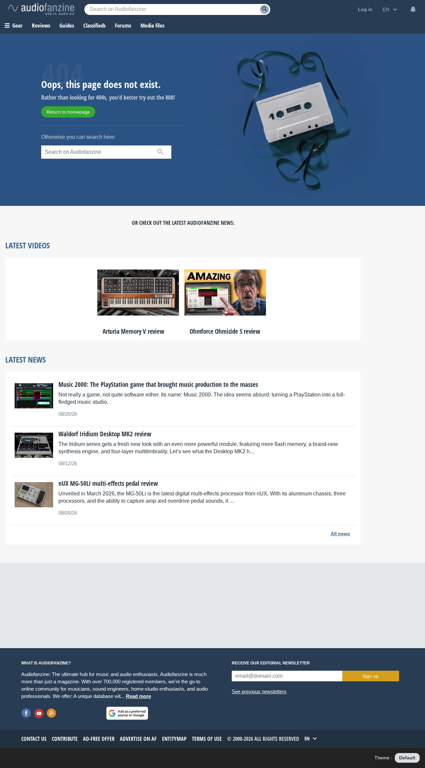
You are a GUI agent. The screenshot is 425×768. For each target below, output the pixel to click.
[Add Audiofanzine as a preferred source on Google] (127, 713)
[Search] (264, 9)
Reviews (41, 25)
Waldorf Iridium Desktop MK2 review (104, 434)
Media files (152, 25)
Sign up (371, 676)
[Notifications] (413, 9)
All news (340, 533)
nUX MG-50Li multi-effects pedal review (108, 483)
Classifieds (94, 25)
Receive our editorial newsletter (271, 663)
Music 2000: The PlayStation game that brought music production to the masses (158, 384)
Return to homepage (68, 112)
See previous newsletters (259, 691)
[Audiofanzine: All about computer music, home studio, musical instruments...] (41, 9)
